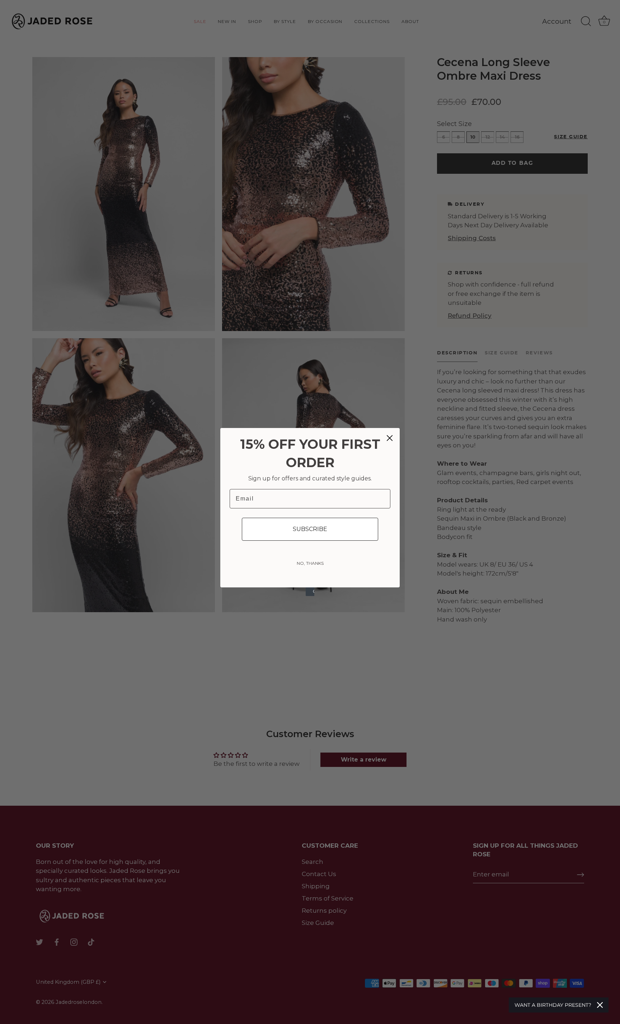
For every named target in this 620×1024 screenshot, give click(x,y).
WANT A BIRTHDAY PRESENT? (553, 1005)
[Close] (600, 1005)
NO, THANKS (310, 563)
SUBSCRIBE (310, 529)
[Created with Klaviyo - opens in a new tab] (310, 591)
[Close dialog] (389, 438)
